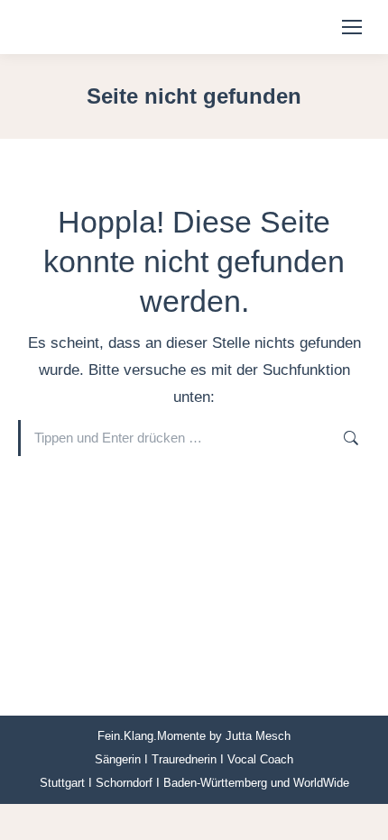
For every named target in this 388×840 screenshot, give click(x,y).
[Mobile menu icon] (352, 27)
